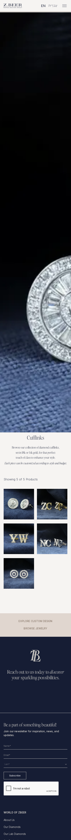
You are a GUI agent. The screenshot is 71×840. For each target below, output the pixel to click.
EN (43, 6)
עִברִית (52, 6)
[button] (63, 5)
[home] (13, 6)
